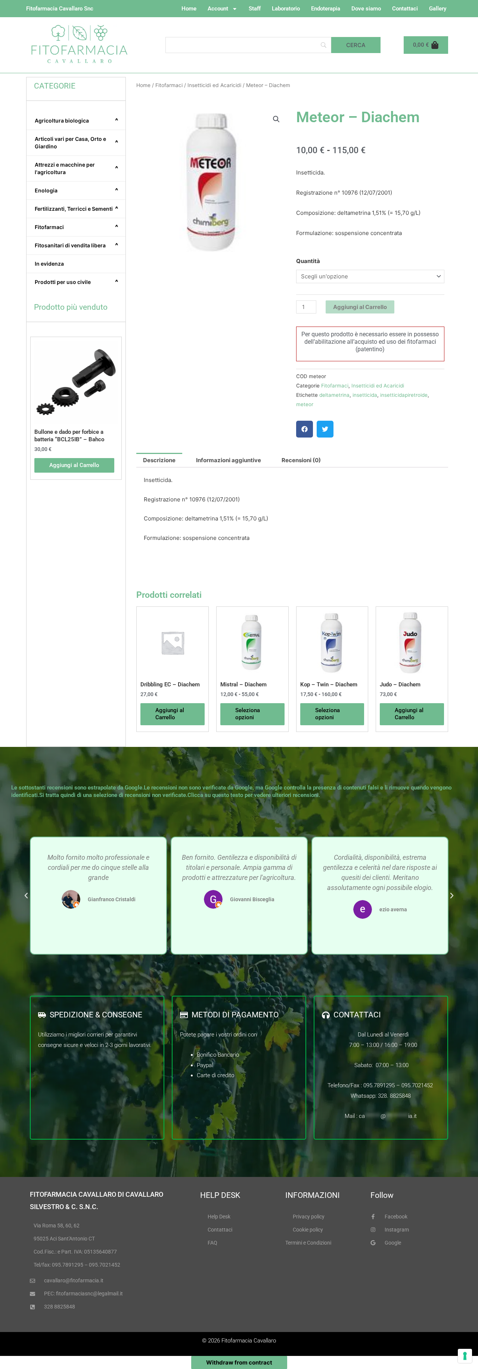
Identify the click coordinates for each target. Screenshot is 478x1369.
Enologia (76, 190)
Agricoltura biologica (76, 120)
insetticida (365, 395)
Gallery (437, 8)
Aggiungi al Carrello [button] (74, 465)
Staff (255, 8)
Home (188, 8)
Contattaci (405, 8)
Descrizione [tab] (159, 460)
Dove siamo (366, 8)
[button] (276, 119)
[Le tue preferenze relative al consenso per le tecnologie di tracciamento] (465, 1356)
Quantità (308, 261)
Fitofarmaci (76, 227)
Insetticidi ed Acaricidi (214, 85)
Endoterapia (325, 8)
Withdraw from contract (239, 1362)
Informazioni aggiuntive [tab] (228, 460)
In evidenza (49, 263)
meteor (304, 404)
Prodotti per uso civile (76, 282)
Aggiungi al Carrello (360, 306)
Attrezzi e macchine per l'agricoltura (76, 168)
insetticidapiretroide (404, 395)
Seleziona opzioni (247, 714)
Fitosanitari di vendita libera (76, 245)
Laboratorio (286, 8)
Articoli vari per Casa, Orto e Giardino (76, 142)
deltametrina (334, 395)
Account (218, 8)
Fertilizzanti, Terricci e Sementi (76, 209)
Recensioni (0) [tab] (301, 460)
